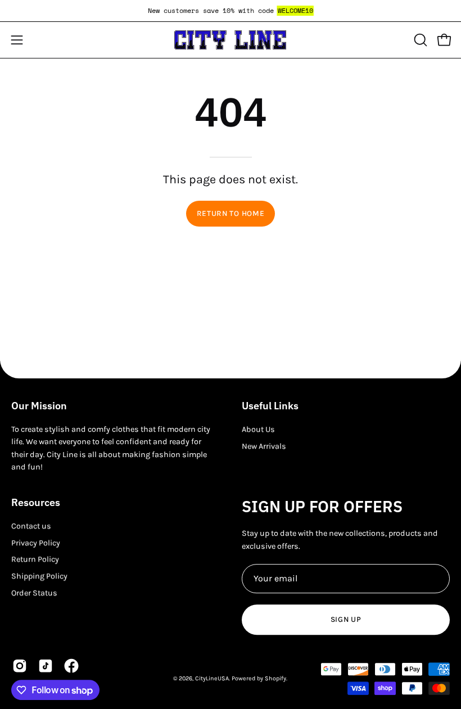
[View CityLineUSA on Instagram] (19, 665)
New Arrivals (264, 446)
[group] (230, 10)
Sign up (346, 619)
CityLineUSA (212, 678)
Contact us (31, 526)
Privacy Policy (35, 543)
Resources (35, 502)
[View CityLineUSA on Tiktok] (45, 665)
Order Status (34, 593)
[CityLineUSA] (230, 39)
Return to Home (231, 213)
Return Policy (35, 560)
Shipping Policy (39, 576)
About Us (258, 429)
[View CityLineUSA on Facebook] (71, 665)
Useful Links (270, 406)
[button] (419, 40)
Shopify (275, 678)
